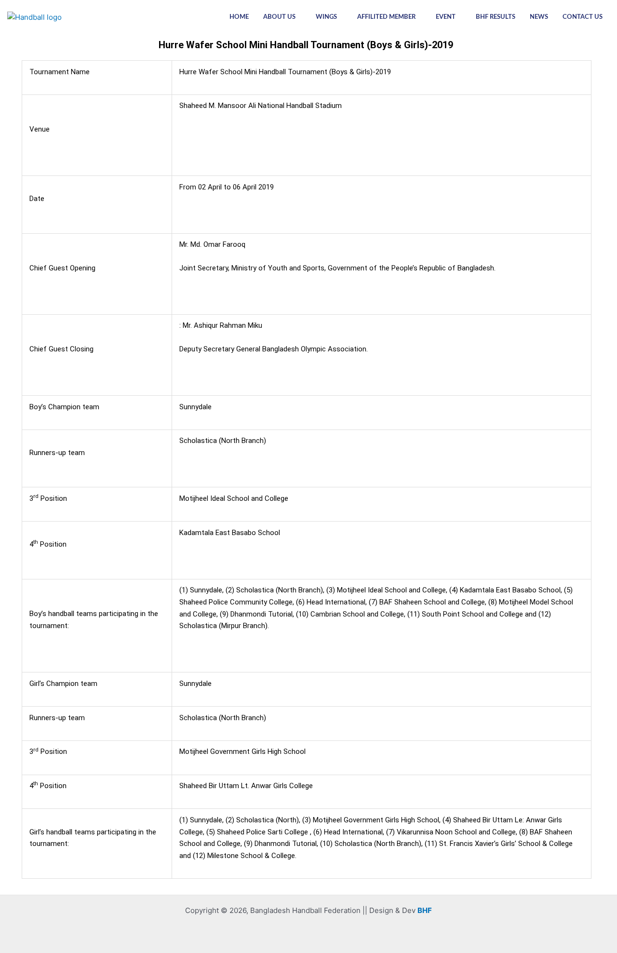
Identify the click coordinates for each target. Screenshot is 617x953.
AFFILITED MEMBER (386, 17)
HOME (239, 17)
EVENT (446, 17)
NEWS (539, 17)
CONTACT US (583, 17)
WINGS (326, 17)
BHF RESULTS (495, 17)
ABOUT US (279, 17)
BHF (424, 910)
